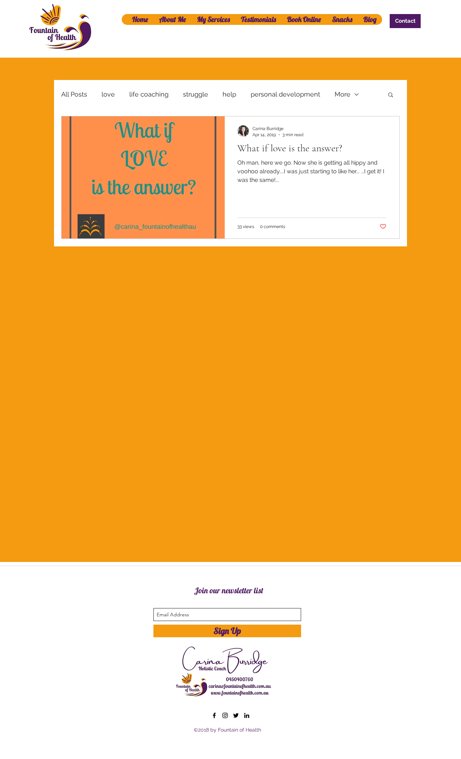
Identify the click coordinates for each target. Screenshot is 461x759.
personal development (285, 94)
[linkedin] (246, 715)
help (229, 94)
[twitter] (236, 715)
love (108, 94)
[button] (390, 95)
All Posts (74, 94)
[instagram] (225, 715)
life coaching (149, 94)
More (342, 94)
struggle (195, 94)
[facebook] (214, 715)
